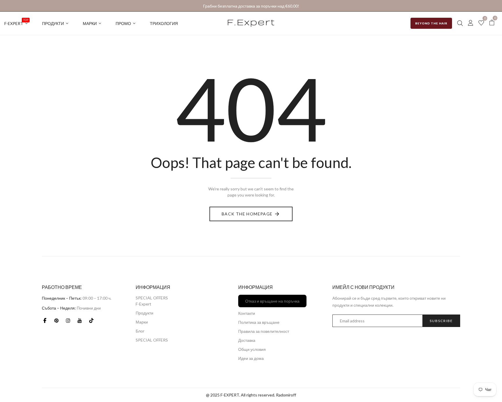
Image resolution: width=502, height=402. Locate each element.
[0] (481, 23)
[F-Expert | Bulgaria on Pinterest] (56, 320)
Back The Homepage (247, 213)
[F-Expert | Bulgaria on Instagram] (68, 320)
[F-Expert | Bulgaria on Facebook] (45, 320)
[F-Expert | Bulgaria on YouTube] (80, 320)
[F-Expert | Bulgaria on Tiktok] (91, 320)
